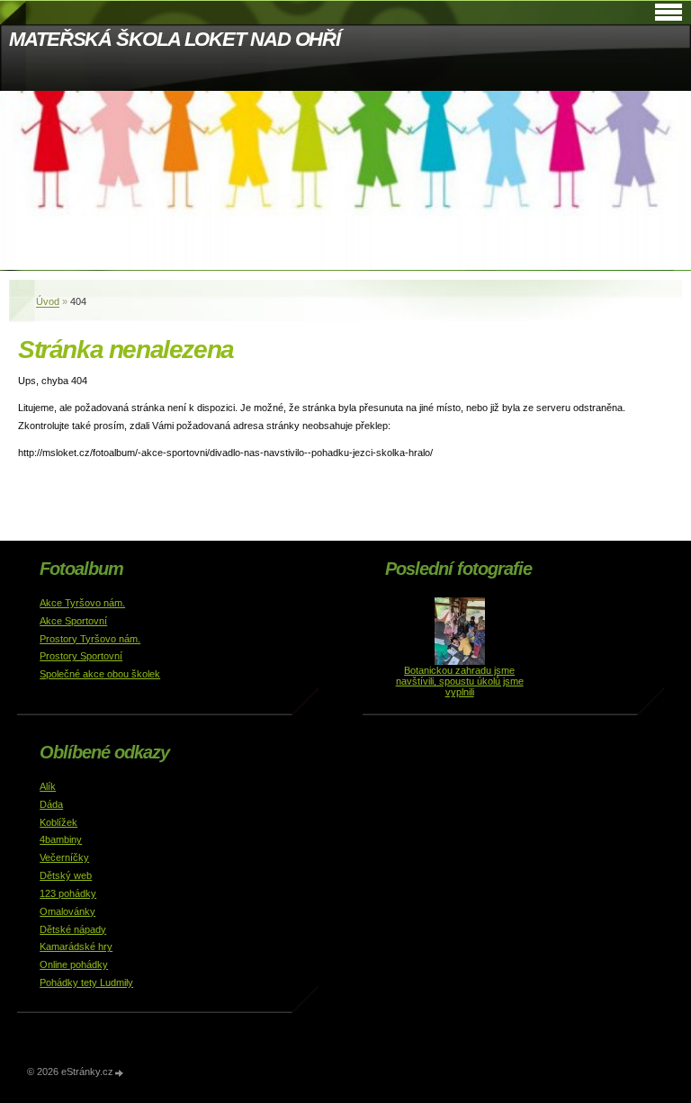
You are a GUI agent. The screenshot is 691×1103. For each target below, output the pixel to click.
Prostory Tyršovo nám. (90, 638)
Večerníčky (64, 857)
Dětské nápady (73, 929)
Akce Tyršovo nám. (82, 602)
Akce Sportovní (73, 620)
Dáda (51, 804)
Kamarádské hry (76, 946)
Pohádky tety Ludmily (86, 982)
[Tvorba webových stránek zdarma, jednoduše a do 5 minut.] (119, 1073)
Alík (48, 786)
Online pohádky (74, 964)
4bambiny (61, 839)
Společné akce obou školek (100, 673)
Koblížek (58, 822)
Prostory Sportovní (81, 655)
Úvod (47, 301)
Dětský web (66, 875)
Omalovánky (67, 911)
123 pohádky (68, 893)
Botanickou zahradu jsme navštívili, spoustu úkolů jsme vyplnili (460, 681)
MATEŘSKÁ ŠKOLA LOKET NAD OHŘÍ (174, 39)
